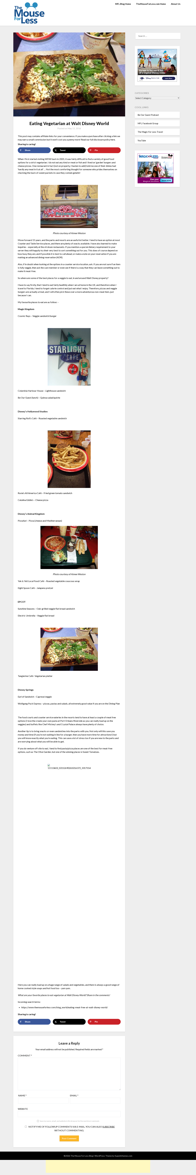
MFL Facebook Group (148, 123)
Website (23, 1108)
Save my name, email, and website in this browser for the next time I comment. (70, 1121)
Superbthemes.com (123, 1156)
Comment (25, 1055)
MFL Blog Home (123, 4)
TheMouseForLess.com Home (151, 4)
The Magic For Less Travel (150, 132)
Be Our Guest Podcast (148, 115)
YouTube (142, 140)
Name (22, 1095)
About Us (175, 4)
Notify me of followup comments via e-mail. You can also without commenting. (71, 1128)
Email (74, 1095)
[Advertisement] (98, 1166)
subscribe (108, 1126)
